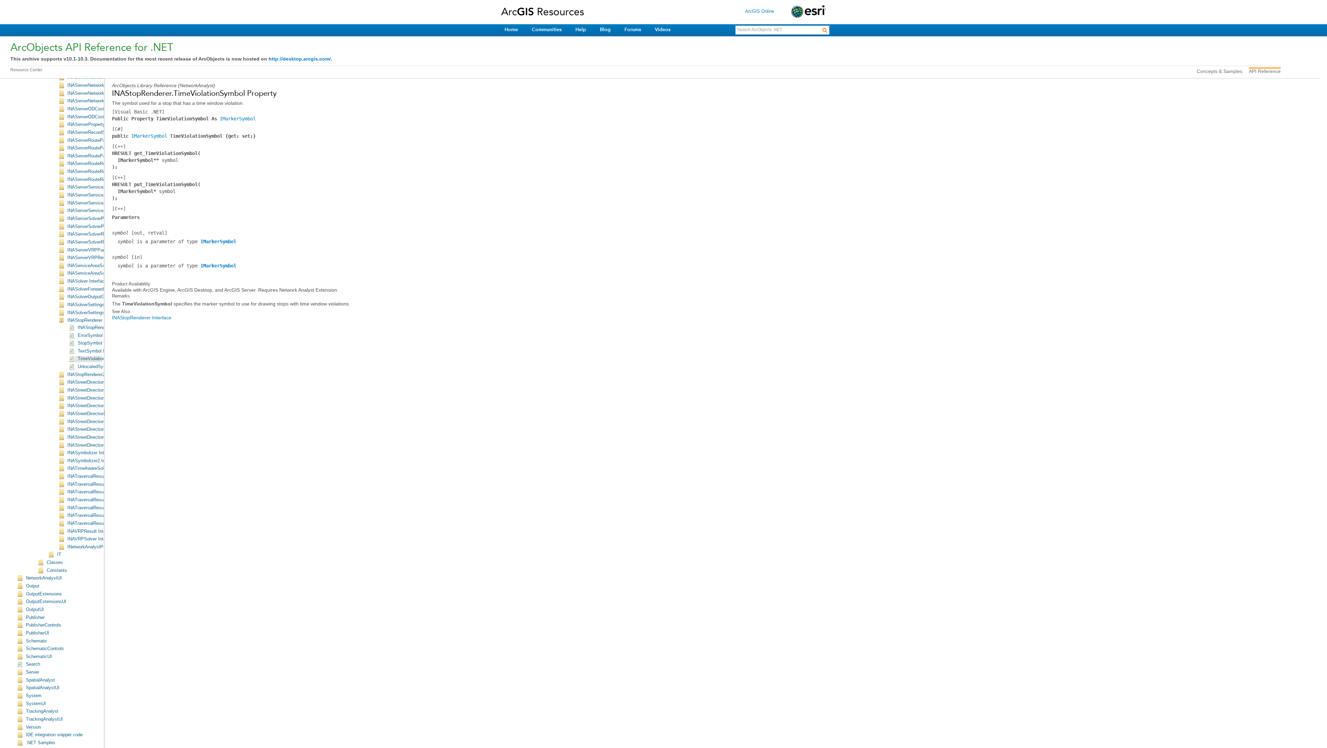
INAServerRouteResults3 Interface (102, 179)
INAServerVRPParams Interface (99, 250)
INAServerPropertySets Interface (100, 124)
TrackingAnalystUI (44, 719)
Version (33, 727)
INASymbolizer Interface (91, 452)
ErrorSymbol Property (99, 335)
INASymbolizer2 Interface (93, 460)
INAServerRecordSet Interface (97, 132)
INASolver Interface (87, 281)
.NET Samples (40, 742)
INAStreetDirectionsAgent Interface (102, 421)
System (33, 695)
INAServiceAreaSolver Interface (99, 265)
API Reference (1265, 71)
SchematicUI (39, 656)
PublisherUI (37, 633)
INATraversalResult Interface (96, 476)
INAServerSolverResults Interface (101, 234)
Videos (662, 30)
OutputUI (35, 609)
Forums (632, 30)
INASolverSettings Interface (95, 304)
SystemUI (36, 703)
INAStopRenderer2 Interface (95, 374)
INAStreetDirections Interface (96, 413)
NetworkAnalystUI (44, 578)
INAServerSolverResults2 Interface (102, 242)
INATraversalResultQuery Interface (102, 507)
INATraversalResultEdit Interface (100, 484)
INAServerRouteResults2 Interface (102, 171)
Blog (605, 30)
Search (33, 664)
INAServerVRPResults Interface (99, 257)
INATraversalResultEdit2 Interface (101, 492)
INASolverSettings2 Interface (96, 312)
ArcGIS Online (759, 11)
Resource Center (26, 69)
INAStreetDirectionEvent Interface (101, 405)
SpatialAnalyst (40, 680)
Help (580, 30)
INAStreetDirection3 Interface (96, 398)
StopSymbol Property (99, 343)
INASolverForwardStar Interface (99, 289)
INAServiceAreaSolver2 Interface (100, 273)
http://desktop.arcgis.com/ (300, 59)
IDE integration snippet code (54, 734)
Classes (55, 562)
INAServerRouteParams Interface (100, 140)
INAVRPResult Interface (91, 531)
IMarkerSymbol (238, 118)
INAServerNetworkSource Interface (102, 101)
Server (32, 672)
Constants (57, 570)
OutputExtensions (44, 594)
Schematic (36, 641)
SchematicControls (45, 648)
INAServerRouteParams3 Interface (102, 156)
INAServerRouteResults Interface (100, 163)
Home (511, 30)
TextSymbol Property (99, 351)
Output (32, 586)
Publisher (35, 617)
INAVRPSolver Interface (91, 539)
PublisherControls (43, 625)
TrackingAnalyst (42, 711)
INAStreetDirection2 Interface (96, 390)
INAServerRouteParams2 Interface (102, 148)
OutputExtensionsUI (46, 601)
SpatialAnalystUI (42, 687)
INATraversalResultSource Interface (103, 523)
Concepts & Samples (1219, 71)
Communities (547, 30)
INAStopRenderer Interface (94, 320)
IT (59, 554)
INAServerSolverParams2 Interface (102, 226)
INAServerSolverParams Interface (101, 218)
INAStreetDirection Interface (95, 382)
